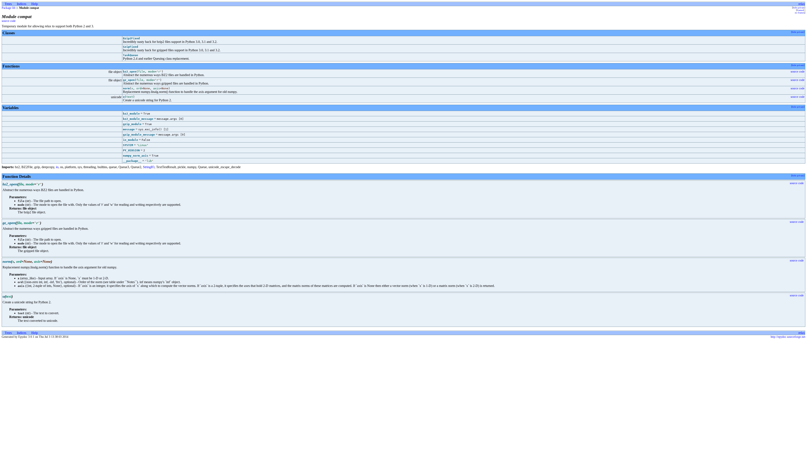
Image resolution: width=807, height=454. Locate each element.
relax (801, 4)
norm (126, 88)
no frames (799, 12)
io (57, 167)
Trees (8, 4)
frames (800, 10)
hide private (798, 7)
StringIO (148, 167)
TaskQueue (130, 55)
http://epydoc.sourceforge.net (788, 336)
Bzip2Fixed (131, 38)
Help (34, 4)
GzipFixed (130, 46)
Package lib (8, 7)
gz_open (129, 80)
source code (9, 20)
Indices (21, 4)
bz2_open (129, 71)
